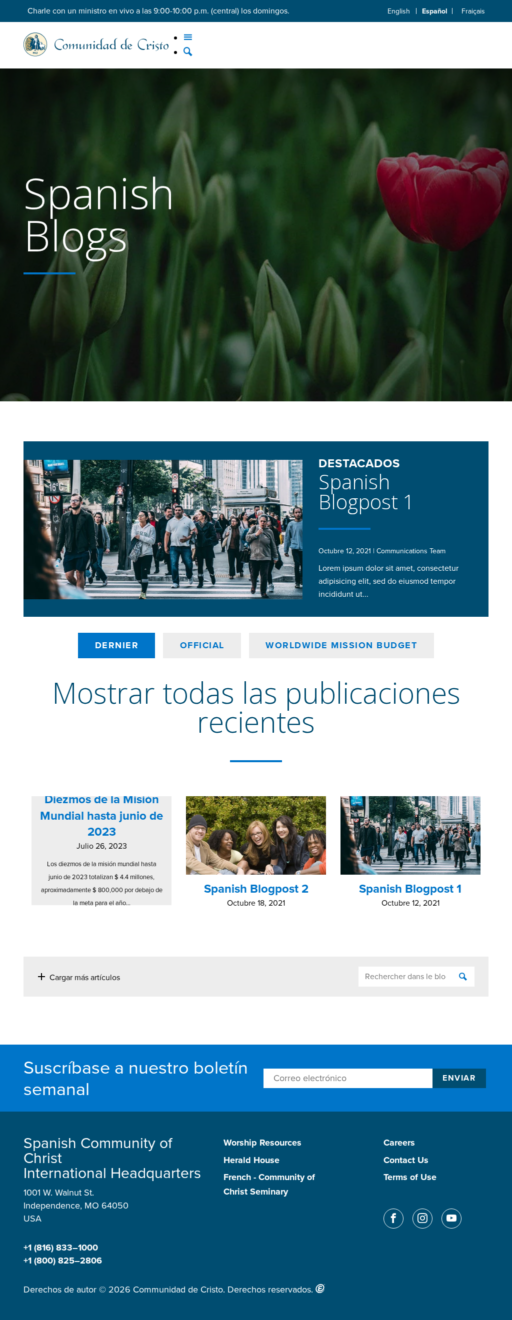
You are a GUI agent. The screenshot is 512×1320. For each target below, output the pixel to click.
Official (202, 645)
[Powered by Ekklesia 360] (320, 1288)
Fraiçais (473, 11)
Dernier (117, 645)
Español (435, 11)
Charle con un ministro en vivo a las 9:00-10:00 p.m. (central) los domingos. (159, 10)
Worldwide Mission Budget (341, 645)
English (399, 11)
